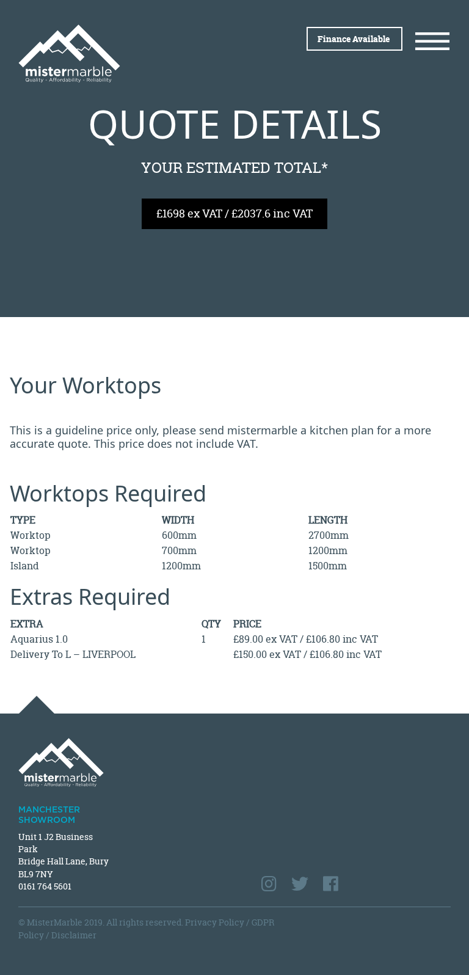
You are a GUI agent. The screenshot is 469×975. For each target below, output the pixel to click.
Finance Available (354, 39)
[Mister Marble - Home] (121, 53)
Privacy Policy (214, 922)
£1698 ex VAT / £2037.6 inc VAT (234, 213)
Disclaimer (73, 935)
